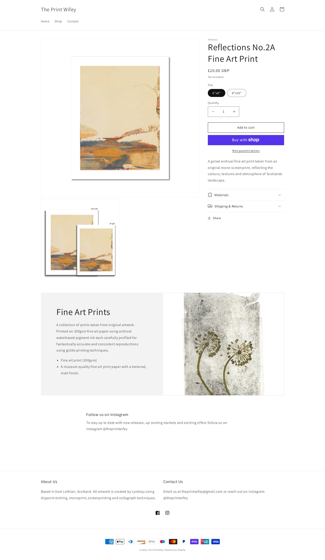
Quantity (213, 103)
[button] (262, 9)
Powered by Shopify (175, 549)
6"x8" (216, 93)
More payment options (246, 150)
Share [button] (217, 218)
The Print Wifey (156, 549)
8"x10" (237, 93)
